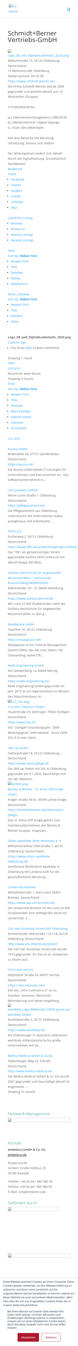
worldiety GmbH (19, 1014)
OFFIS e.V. (15, 531)
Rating (15, 278)
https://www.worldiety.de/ (27, 1030)
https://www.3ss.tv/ (22, 722)
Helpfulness (19, 284)
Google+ (17, 191)
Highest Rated (21, 417)
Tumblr (16, 196)
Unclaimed (18, 428)
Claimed (17, 422)
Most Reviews (21, 411)
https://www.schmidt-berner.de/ (31, 81)
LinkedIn (17, 202)
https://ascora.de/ (21, 464)
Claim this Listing (20, 218)
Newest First (20, 261)
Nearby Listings (22, 235)
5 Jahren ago (17, 342)
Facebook (17, 179)
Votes (15, 321)
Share (12, 174)
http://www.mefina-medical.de (30, 1071)
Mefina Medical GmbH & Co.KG (31, 1056)
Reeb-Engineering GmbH (26, 665)
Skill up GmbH (18, 748)
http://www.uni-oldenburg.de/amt (32, 944)
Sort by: (22, 256)
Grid (17, 368)
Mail (14, 207)
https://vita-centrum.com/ (26, 985)
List (10, 368)
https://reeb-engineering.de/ (28, 681)
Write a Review (18, 294)
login (28, 348)
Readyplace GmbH (21, 624)
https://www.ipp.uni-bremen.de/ (31, 903)
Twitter (16, 185)
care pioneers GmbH (23, 490)
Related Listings (22, 240)
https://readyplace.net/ (24, 640)
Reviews (17, 223)
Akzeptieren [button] (28, 1337)
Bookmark (15, 169)
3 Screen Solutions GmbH (26, 707)
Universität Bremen (22, 887)
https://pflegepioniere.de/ (26, 505)
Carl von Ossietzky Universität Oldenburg (38, 928)
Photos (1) (18, 229)
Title (14, 267)
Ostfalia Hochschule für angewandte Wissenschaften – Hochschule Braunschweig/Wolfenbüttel (34, 578)
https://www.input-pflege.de (28, 763)
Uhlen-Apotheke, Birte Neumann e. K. (35, 841)
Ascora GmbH (18, 449)
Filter (11, 251)
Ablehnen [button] (51, 1337)
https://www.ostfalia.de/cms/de (30, 598)
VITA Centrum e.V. (21, 970)
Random (17, 272)
